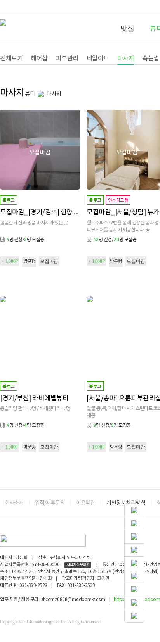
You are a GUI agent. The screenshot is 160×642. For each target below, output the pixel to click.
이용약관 (85, 503)
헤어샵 (39, 58)
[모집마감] (40, 113)
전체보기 (11, 58)
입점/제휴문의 (49, 503)
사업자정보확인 (78, 565)
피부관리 (67, 58)
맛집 (127, 28)
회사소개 (14, 503)
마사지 (125, 58)
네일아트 (98, 58)
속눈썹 (150, 58)
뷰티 (30, 94)
